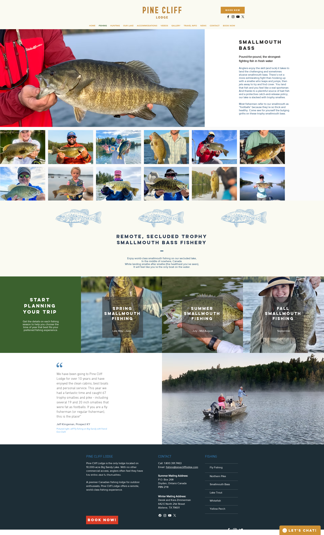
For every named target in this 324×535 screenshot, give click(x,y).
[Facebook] (160, 515)
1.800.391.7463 (173, 463)
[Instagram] (165, 515)
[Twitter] (241, 530)
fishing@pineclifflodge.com (182, 467)
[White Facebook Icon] (228, 530)
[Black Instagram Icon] (233, 17)
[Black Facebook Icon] (228, 17)
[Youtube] (238, 17)
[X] (243, 17)
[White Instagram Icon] (234, 530)
